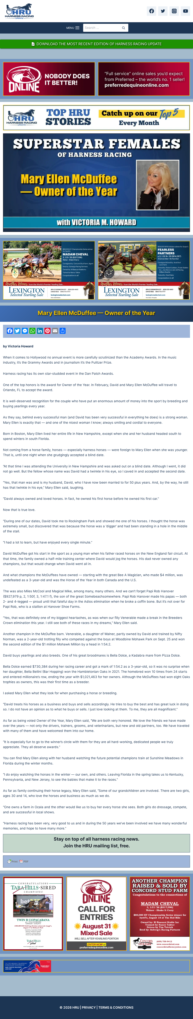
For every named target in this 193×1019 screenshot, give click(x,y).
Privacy (89, 1007)
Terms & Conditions (115, 1007)
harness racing (108, 839)
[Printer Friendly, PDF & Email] (96, 861)
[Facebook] (151, 11)
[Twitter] (163, 11)
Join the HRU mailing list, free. (96, 846)
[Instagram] (174, 11)
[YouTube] (185, 11)
